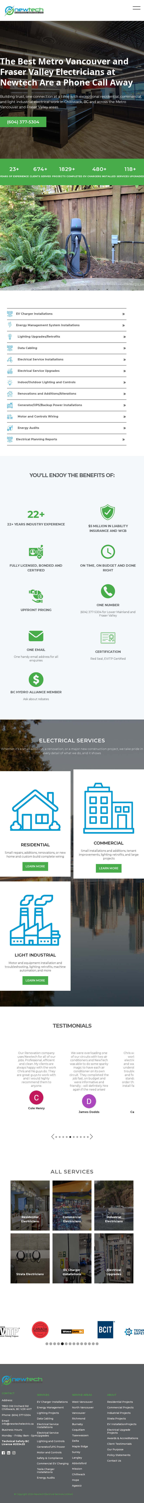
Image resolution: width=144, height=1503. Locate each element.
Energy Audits (28, 428)
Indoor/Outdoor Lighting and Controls (47, 382)
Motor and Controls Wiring (38, 416)
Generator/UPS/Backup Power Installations (50, 405)
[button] (136, 8)
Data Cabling (27, 348)
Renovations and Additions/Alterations (47, 393)
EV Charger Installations (34, 313)
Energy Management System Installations (48, 325)
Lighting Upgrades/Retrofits (39, 336)
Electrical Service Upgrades (39, 371)
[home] (26, 11)
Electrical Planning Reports (36, 439)
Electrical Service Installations (40, 359)
